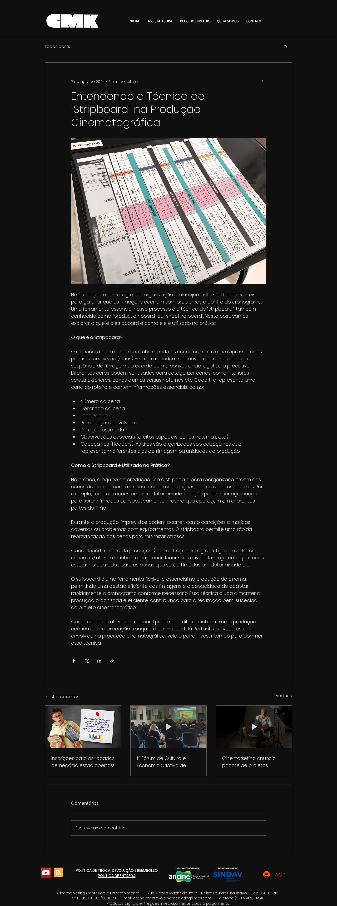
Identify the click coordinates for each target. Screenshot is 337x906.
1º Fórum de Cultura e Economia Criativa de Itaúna (161, 762)
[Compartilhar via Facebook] (73, 660)
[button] (285, 46)
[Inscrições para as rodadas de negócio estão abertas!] (83, 727)
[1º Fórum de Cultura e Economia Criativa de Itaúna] (169, 727)
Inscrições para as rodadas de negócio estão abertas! (83, 762)
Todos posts (57, 46)
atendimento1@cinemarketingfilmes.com (172, 898)
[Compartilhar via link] (112, 660)
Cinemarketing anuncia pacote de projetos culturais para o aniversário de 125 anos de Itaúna (253, 762)
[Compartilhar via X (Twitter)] (86, 660)
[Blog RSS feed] (58, 872)
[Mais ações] (263, 81)
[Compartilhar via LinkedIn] (99, 660)
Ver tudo (284, 695)
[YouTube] (46, 873)
